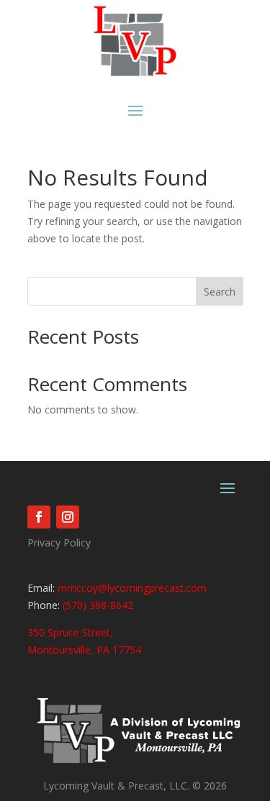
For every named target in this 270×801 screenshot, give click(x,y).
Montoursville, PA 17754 (84, 649)
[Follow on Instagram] (67, 516)
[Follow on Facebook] (38, 516)
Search (219, 291)
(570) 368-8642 (96, 605)
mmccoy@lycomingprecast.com (132, 588)
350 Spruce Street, (70, 632)
